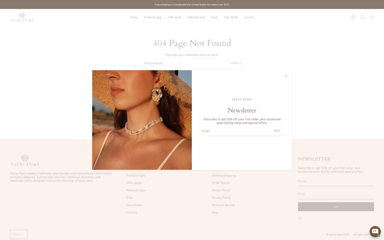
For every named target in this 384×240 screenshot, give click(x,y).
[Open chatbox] (375, 231)
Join (277, 130)
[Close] (286, 76)
